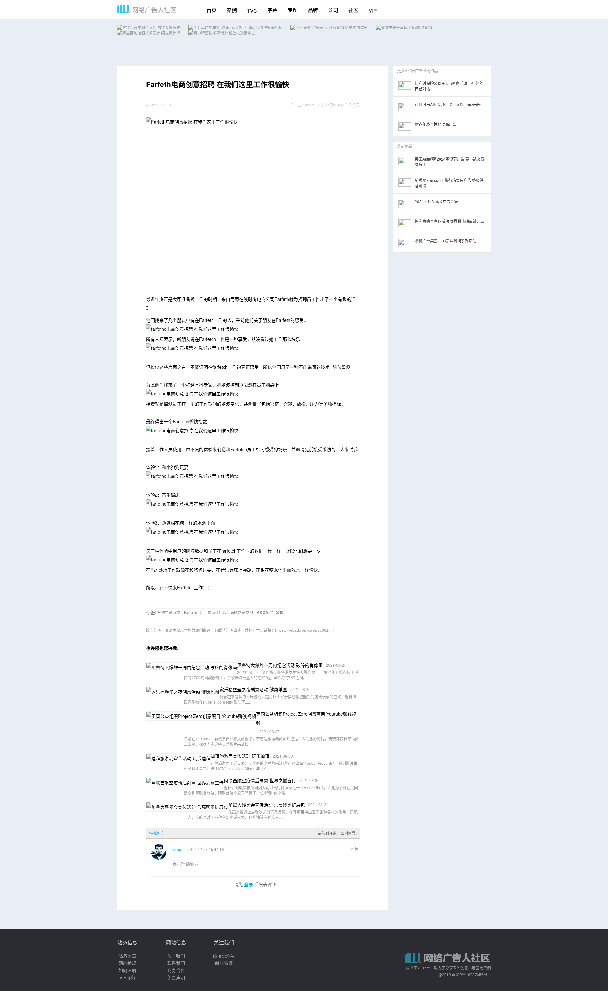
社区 (353, 10)
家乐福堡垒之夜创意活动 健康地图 (253, 689)
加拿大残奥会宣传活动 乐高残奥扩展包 (266, 805)
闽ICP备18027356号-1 (471, 974)
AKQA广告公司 (347, 104)
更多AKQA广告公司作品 (417, 70)
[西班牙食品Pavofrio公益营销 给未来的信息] (329, 27)
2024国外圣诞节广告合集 (436, 201)
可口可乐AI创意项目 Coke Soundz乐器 (448, 104)
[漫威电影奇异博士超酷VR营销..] (405, 27)
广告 (294, 104)
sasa (176, 850)
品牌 (313, 10)
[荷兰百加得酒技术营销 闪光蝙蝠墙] (148, 32)
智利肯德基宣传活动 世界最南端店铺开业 (449, 221)
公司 (333, 10)
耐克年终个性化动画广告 (436, 124)
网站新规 (127, 963)
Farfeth (309, 104)
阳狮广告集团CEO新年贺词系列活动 (445, 240)
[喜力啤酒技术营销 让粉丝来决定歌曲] (221, 32)
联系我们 (176, 963)
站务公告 (127, 955)
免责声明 (176, 977)
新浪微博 (224, 963)
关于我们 (176, 955)
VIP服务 (127, 977)
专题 (293, 10)
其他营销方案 (168, 612)
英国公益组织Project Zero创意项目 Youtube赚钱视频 (306, 718)
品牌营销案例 (241, 612)
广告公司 (325, 104)
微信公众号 (224, 955)
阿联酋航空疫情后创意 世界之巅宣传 (260, 780)
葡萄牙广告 (216, 612)
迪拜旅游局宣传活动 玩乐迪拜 (240, 756)
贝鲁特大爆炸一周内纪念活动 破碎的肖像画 (280, 665)
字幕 (272, 10)
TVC (252, 10)
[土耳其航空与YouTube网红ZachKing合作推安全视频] (235, 27)
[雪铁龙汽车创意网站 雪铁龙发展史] (148, 27)
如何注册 (127, 970)
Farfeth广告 (194, 612)
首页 (211, 10)
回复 (354, 849)
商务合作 (176, 970)
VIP (373, 10)
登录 (248, 884)
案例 (232, 10)
